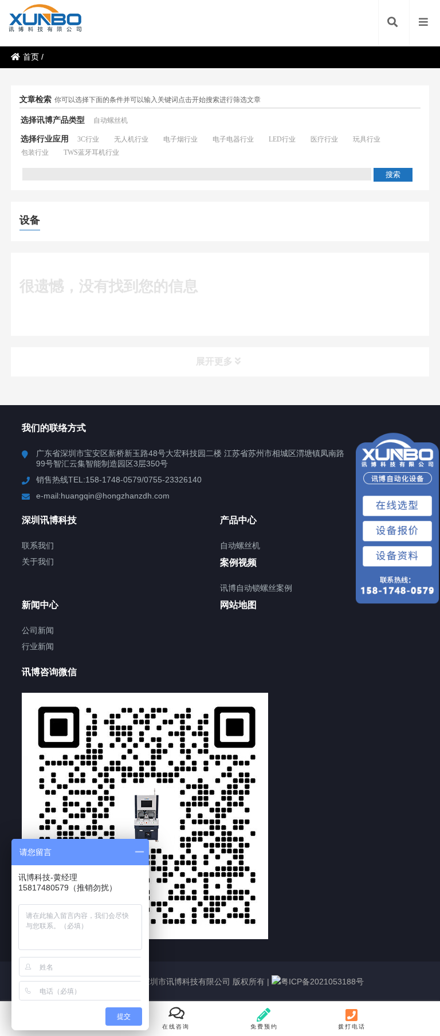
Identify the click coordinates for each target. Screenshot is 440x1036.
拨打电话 (352, 1026)
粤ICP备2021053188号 (322, 981)
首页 (31, 56)
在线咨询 (176, 1026)
